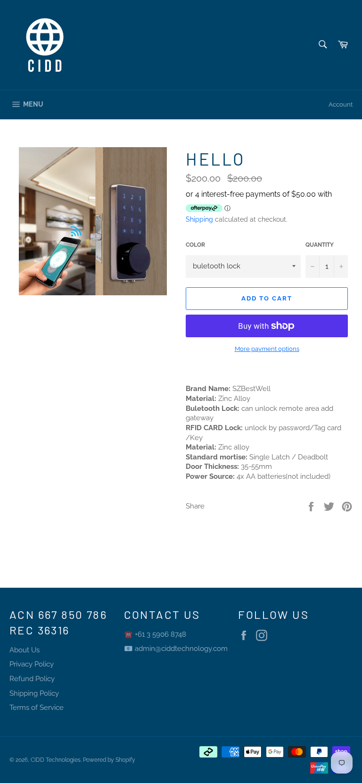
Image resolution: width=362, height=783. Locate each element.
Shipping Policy (34, 693)
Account (341, 104)
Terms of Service (36, 707)
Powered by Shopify (109, 760)
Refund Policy (32, 679)
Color (195, 245)
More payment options (267, 348)
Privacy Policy (31, 664)
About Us (24, 650)
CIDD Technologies (56, 760)
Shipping (199, 219)
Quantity (319, 245)
